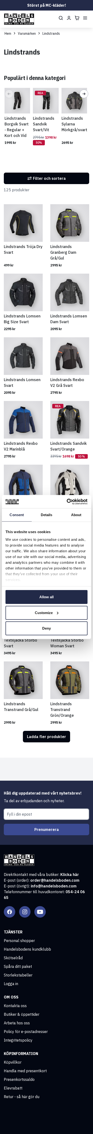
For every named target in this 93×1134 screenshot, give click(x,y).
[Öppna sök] (61, 18)
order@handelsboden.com (54, 880)
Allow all (46, 597)
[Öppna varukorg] (77, 18)
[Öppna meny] (85, 18)
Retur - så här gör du (21, 1096)
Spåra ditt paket (18, 966)
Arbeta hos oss (17, 1023)
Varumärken (27, 33)
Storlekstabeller (18, 975)
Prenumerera (46, 829)
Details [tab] (46, 515)
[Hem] (19, 19)
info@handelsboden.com (54, 886)
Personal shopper (19, 940)
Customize (44, 612)
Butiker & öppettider (21, 1014)
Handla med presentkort (25, 1070)
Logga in (11, 983)
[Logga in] (69, 18)
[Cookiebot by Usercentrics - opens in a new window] (67, 501)
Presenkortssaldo (19, 1079)
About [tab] (76, 515)
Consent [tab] (17, 515)
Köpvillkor (12, 1062)
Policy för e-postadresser (26, 1031)
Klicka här (69, 874)
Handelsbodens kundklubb (27, 949)
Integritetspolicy (18, 1040)
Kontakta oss (15, 1005)
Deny (46, 628)
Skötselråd (13, 957)
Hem (8, 33)
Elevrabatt (13, 1088)
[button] (9, 94)
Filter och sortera (49, 178)
